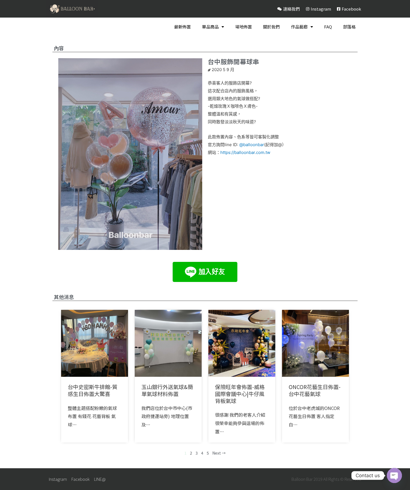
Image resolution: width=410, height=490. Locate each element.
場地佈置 (243, 27)
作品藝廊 (299, 27)
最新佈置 (182, 27)
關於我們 (271, 27)
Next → (219, 453)
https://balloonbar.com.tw (245, 152)
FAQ (328, 27)
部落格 (349, 27)
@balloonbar (251, 144)
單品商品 (210, 27)
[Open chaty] (394, 475)
